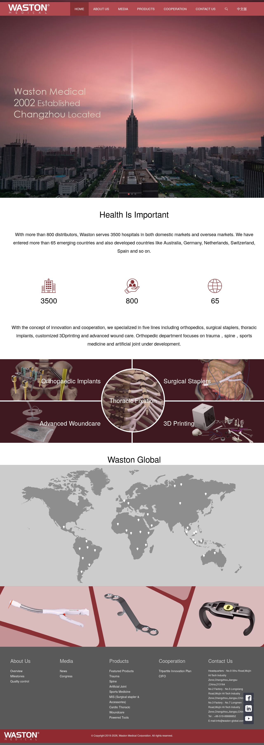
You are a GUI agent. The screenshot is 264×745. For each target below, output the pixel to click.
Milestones (17, 676)
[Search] (226, 9)
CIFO (162, 676)
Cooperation (175, 9)
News (63, 671)
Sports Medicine (119, 691)
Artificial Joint (117, 686)
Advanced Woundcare (70, 423)
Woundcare (116, 712)
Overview (16, 671)
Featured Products (121, 671)
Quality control (19, 681)
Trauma (114, 676)
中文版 (242, 8)
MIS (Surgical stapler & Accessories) (124, 699)
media (123, 9)
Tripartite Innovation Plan (175, 671)
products (146, 9)
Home (79, 9)
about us (101, 9)
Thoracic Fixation (133, 400)
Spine (113, 681)
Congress (66, 676)
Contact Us (206, 9)
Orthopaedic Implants (71, 380)
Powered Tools (119, 717)
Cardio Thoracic (119, 707)
